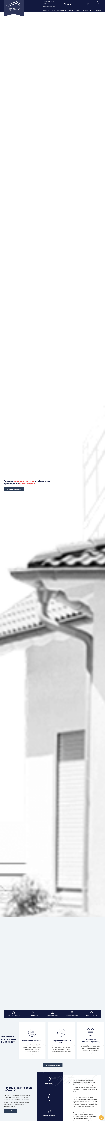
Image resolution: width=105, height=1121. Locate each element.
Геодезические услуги (52, 1015)
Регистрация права (33, 1015)
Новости (78, 10)
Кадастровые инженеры (71, 1015)
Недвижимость (62, 10)
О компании (87, 10)
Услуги (45, 10)
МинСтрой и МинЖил (91, 1015)
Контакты (98, 10)
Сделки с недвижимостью (13, 1015)
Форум (71, 10)
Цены (53, 10)
